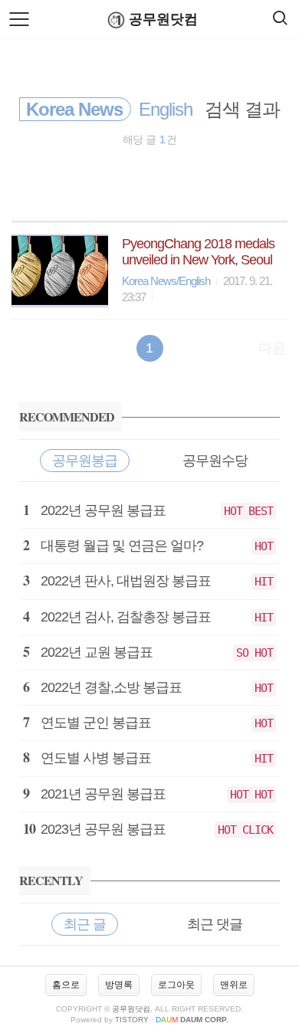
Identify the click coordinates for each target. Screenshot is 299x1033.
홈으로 (66, 984)
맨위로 (234, 984)
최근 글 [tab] (85, 924)
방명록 (119, 984)
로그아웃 (176, 984)
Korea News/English (166, 280)
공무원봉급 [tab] (84, 460)
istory (132, 1019)
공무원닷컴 (163, 19)
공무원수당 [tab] (215, 460)
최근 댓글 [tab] (214, 924)
